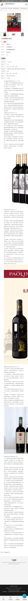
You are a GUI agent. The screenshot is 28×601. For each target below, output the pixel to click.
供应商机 (10, 8)
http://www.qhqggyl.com (5, 552)
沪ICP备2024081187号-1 (18, 588)
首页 (6, 8)
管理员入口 (19, 591)
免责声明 (14, 591)
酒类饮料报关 (16, 8)
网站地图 (23, 591)
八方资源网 (10, 591)
